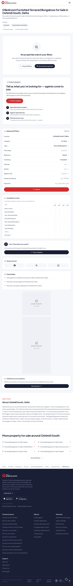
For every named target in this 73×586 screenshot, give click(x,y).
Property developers (40, 521)
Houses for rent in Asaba (9, 517)
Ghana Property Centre (24, 506)
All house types (8, 29)
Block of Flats (9, 208)
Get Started (35, 386)
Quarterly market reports (42, 530)
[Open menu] (69, 3)
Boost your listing (61, 527)
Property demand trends (41, 524)
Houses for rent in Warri (9, 530)
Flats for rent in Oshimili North (11, 546)
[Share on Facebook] (14, 265)
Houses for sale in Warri (9, 537)
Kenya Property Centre (9, 506)
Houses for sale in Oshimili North (12, 550)
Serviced (6, 25)
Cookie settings (48, 580)
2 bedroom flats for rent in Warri (12, 540)
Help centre (5, 565)
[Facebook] (56, 580)
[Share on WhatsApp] (58, 265)
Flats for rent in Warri (8, 533)
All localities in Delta (22, 29)
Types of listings (61, 521)
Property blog (38, 533)
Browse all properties (46, 66)
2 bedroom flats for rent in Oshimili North (15, 553)
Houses (26, 466)
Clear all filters (27, 66)
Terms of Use (38, 580)
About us (5, 562)
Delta (47, 466)
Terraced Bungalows (37, 466)
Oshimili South (55, 466)
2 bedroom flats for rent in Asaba (12, 527)
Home (4, 466)
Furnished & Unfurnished (19, 25)
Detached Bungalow (10, 218)
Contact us (5, 568)
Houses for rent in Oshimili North (12, 543)
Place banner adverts (62, 533)
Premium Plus (60, 524)
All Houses (7, 235)
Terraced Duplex (9, 228)
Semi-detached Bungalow (12, 222)
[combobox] (41, 136)
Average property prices (41, 527)
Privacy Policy (29, 580)
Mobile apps (6, 571)
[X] (60, 580)
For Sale (10, 466)
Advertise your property (63, 517)
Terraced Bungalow (10, 225)
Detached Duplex (9, 212)
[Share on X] (36, 265)
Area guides (37, 537)
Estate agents (38, 517)
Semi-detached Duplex (11, 215)
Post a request (16, 101)
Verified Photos (60, 530)
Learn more (7, 493)
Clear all (66, 131)
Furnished (18, 466)
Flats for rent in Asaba (9, 521)
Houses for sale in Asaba (9, 524)
